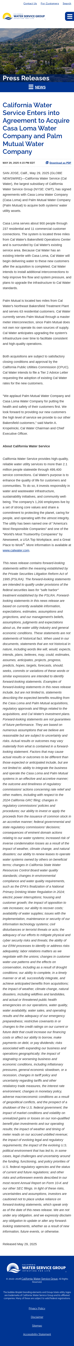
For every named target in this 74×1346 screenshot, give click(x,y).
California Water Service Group (40, 1278)
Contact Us (30, 3)
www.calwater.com (16, 550)
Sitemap (37, 1325)
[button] (37, 87)
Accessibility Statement (37, 1334)
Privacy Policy (37, 1308)
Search (67, 3)
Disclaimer (37, 1317)
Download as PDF (60, 162)
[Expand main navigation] (69, 16)
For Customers (50, 3)
